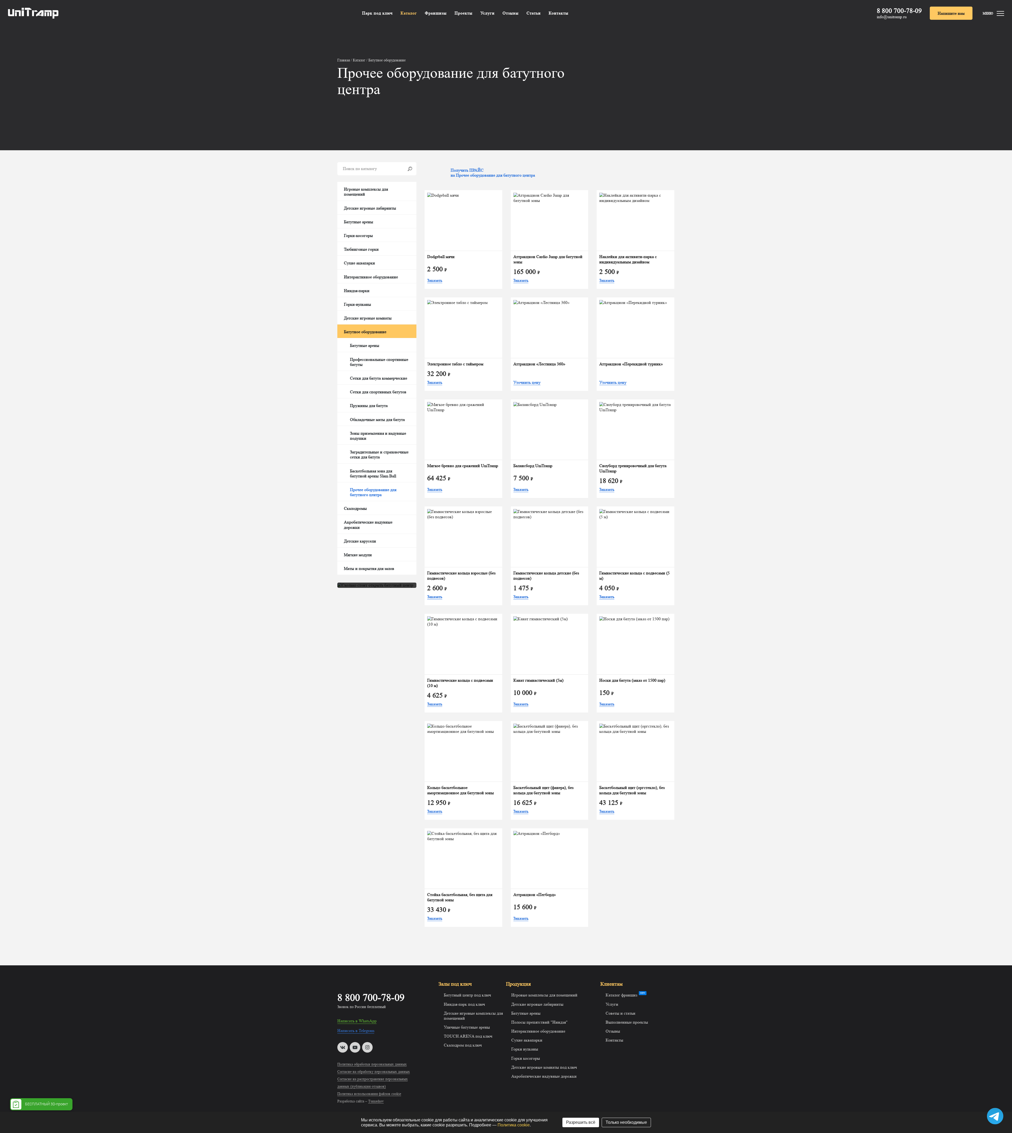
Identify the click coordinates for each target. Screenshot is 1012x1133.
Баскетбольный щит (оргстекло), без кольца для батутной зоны (632, 790)
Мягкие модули (358, 554)
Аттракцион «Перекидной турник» (631, 363)
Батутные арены (358, 221)
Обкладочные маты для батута (377, 419)
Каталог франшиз (621, 995)
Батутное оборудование (365, 331)
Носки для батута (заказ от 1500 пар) (632, 680)
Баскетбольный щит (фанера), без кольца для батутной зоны (543, 790)
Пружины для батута (369, 405)
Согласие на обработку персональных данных (373, 1071)
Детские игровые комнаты (368, 318)
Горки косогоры (525, 1058)
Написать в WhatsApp (357, 1020)
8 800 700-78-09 (899, 10)
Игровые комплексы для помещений (366, 192)
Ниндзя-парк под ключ (464, 1004)
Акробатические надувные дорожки (368, 525)
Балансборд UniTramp (532, 465)
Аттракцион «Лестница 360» (539, 363)
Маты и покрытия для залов (369, 568)
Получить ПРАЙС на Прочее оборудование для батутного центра (493, 173)
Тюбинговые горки (361, 249)
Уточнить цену (527, 382)
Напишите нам (951, 13)
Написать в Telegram (355, 1030)
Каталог (409, 13)
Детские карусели (360, 541)
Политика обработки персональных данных (372, 1064)
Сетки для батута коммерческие (378, 378)
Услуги (487, 13)
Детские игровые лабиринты (370, 208)
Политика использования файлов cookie (369, 1094)
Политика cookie (514, 1125)
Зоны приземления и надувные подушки (378, 436)
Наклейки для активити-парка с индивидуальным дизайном (628, 259)
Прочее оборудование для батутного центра (373, 492)
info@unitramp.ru (892, 17)
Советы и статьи (620, 1013)
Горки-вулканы (357, 304)
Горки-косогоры (358, 235)
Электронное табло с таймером (455, 363)
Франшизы (436, 13)
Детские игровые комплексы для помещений (473, 1016)
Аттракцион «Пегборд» (534, 894)
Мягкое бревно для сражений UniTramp (462, 465)
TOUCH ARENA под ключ (468, 1036)
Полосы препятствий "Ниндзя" (539, 1022)
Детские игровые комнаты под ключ (544, 1067)
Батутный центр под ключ (467, 995)
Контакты (558, 13)
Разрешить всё (580, 1122)
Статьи (534, 13)
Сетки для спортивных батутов (378, 391)
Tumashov (376, 1101)
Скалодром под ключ (463, 1045)
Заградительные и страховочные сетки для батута (379, 454)
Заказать (434, 280)
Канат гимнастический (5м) (538, 680)
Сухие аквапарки (359, 262)
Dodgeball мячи (441, 256)
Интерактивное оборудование (371, 276)
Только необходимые (626, 1122)
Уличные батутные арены (467, 1027)
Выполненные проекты (627, 1022)
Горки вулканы (524, 1049)
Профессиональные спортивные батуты (379, 362)
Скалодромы (355, 508)
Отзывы (511, 13)
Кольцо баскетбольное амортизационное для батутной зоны (460, 790)
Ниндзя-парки (356, 290)
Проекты (464, 13)
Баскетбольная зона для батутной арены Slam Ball (373, 473)
